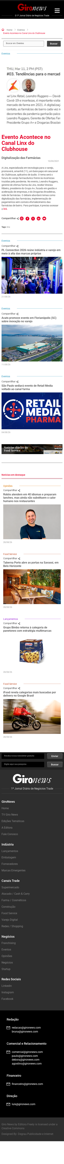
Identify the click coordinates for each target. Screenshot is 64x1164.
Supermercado (10, 887)
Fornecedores (10, 864)
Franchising (9, 943)
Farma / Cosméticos (14, 900)
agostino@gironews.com (27, 1063)
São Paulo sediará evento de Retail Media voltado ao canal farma (27, 387)
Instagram (8, 992)
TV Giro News (10, 814)
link (5, 209)
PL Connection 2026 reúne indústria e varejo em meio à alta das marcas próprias (31, 251)
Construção (8, 906)
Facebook (7, 998)
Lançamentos (10, 619)
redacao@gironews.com (26, 1027)
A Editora (7, 827)
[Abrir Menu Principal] (57, 11)
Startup (6, 969)
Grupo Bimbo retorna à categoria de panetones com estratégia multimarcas (27, 629)
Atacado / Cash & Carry (16, 893)
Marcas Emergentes (13, 870)
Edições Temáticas (13, 821)
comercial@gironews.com (27, 1052)
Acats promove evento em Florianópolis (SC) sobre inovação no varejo (29, 319)
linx (8, 227)
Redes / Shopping (12, 926)
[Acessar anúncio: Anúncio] (32, 449)
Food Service (10, 554)
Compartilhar (9, 246)
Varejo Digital (10, 919)
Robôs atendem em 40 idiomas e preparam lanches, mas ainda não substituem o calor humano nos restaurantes (29, 498)
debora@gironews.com (25, 1059)
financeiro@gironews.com (27, 1084)
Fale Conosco (10, 834)
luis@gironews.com (23, 1104)
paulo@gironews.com (25, 1055)
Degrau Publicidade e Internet (35, 1134)
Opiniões (7, 486)
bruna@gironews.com (25, 1031)
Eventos (21, 30)
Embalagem (9, 857)
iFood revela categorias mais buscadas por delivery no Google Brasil (29, 694)
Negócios (7, 962)
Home (9, 30)
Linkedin (7, 985)
